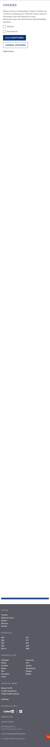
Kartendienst (12, 31)
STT (27, 640)
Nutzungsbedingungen (13, 734)
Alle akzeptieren (14, 38)
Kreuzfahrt (5, 674)
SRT (27, 643)
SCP (2, 646)
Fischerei (4, 665)
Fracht (3, 676)
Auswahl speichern (15, 45)
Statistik (10, 26)
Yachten (29, 665)
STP (2, 643)
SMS (27, 648)
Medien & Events (7, 618)
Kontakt (4, 626)
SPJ (27, 637)
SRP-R (3, 648)
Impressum (7, 717)
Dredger (29, 671)
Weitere (28, 674)
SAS (27, 646)
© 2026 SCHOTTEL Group (13, 738)
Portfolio (4, 615)
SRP (2, 637)
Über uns (4, 623)
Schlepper (5, 660)
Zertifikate (5, 699)
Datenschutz (8, 726)
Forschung (30, 660)
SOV (2, 671)
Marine (3, 668)
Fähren (3, 663)
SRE (2, 640)
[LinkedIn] (9, 712)
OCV (27, 663)
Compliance (7, 722)
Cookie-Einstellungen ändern (12, 729)
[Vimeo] (21, 712)
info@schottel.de (13, 693)
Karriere (4, 620)
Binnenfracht (30, 668)
